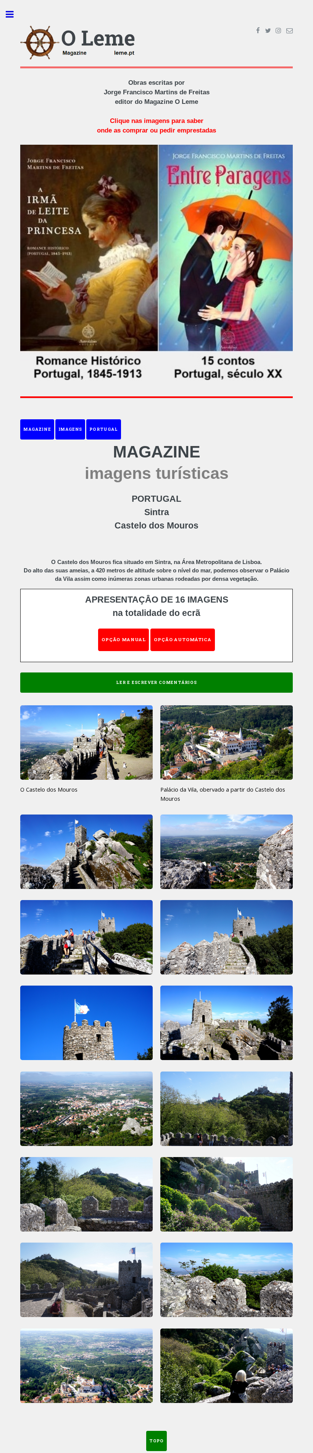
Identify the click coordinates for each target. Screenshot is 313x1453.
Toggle (13, 14)
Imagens (70, 429)
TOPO (156, 1440)
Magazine (37, 429)
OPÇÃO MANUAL (124, 639)
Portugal (103, 429)
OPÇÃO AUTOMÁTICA (182, 639)
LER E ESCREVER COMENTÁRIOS (156, 682)
